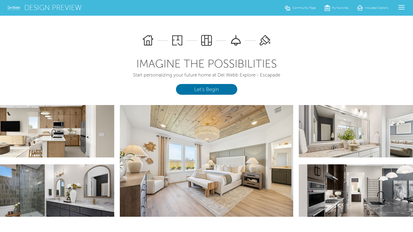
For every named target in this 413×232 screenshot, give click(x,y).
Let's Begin (206, 89)
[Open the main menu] (401, 7)
